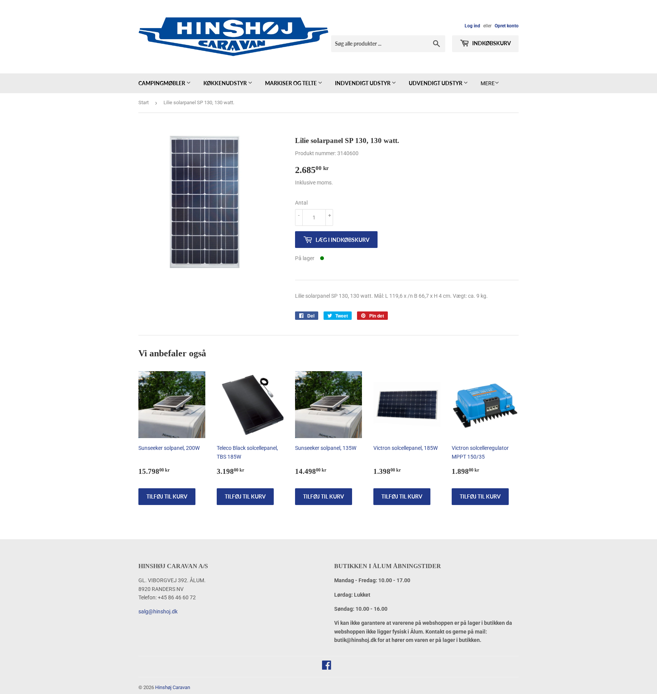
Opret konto (507, 26)
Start (143, 102)
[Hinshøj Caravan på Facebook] (327, 667)
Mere (488, 83)
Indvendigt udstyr (363, 83)
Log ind (472, 26)
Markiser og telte (291, 83)
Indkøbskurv (491, 43)
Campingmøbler (162, 83)
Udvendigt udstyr (436, 83)
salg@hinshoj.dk (158, 611)
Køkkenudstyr (225, 83)
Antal (301, 203)
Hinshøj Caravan (172, 687)
